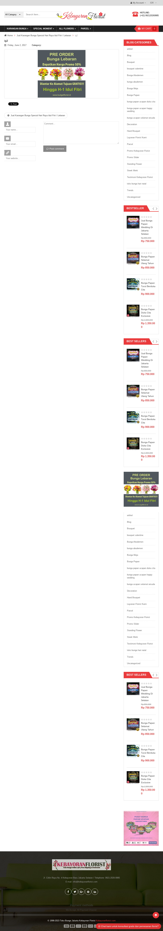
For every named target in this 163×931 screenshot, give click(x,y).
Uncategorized (133, 197)
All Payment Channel (86, 910)
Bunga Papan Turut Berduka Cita (148, 286)
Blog (129, 55)
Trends (130, 190)
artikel (130, 49)
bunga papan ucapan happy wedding (139, 110)
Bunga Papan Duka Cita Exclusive (148, 312)
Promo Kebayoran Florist (138, 151)
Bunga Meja (132, 88)
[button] (153, 208)
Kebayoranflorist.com (106, 920)
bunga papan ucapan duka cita (141, 101)
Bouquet (131, 62)
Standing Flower (134, 164)
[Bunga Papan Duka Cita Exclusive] (133, 311)
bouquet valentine (135, 68)
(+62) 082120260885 (149, 15)
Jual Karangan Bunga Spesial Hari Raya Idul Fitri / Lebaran (44, 35)
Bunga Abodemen (135, 75)
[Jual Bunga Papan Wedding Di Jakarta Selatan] (133, 222)
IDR (152, 3)
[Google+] (81, 891)
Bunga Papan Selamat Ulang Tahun (148, 260)
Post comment (57, 148)
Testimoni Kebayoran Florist (140, 177)
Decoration (132, 124)
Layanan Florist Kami (137, 137)
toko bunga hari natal (136, 183)
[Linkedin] (95, 891)
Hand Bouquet (133, 131)
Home (10, 35)
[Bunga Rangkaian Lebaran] (141, 489)
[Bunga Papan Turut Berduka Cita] (133, 284)
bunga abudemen (135, 82)
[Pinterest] (88, 891)
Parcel (130, 144)
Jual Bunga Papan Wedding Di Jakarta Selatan (147, 227)
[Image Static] (141, 828)
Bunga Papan (133, 95)
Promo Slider (133, 157)
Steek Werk (132, 170)
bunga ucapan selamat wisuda (141, 118)
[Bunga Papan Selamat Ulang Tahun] (133, 258)
